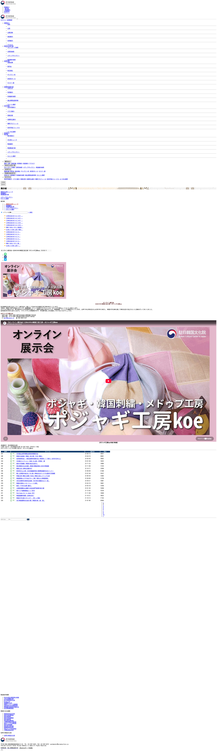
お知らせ (10, 88)
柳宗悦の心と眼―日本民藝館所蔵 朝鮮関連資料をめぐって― (35, 471)
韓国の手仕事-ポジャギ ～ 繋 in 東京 (28, 498)
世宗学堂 (8, 177)
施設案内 (10, 36)
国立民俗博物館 (9, 720)
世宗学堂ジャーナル (13, 127)
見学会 (9, 66)
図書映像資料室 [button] (9, 87)
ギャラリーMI (11, 74)
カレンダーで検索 (12, 47)
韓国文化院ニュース (7, 192)
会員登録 (6, 11)
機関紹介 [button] (6, 23)
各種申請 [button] (6, 61)
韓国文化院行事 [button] (9, 46)
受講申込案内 (11, 119)
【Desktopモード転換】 (26, 748)
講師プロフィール (12, 123)
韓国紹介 (6, 7)
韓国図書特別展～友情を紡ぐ (25, 495)
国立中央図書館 (9, 718)
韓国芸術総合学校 (9, 713)
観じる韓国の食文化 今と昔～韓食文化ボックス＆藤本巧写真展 (35, 473)
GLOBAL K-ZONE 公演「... (13, 245)
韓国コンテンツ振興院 (11, 704)
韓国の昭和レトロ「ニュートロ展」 (27, 483)
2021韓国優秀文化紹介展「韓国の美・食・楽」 (30, 500)
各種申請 (8, 169)
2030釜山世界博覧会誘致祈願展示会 (27, 453)
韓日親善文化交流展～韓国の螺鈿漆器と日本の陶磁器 (32, 466)
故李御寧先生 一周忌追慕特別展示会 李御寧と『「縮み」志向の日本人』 (38, 458)
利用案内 (10, 40)
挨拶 (8, 24)
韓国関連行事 (11, 148)
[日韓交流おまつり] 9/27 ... (14, 216)
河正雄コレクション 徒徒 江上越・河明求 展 (30, 461)
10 (103, 514)
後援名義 (10, 62)
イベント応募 (7, 212)
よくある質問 (11, 131)
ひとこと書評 (11, 104)
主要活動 (10, 32)
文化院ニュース (12, 140)
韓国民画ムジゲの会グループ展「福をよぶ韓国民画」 (32, 478)
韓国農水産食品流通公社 (11, 707)
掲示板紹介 (10, 135)
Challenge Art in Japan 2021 (25, 493)
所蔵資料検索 (11, 96)
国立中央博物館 (9, 715)
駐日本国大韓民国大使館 (11, 697)
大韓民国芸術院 (9, 730)
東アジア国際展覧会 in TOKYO (25, 490)
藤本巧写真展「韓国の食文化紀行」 (27, 463)
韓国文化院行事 (10, 165)
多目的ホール (11, 78)
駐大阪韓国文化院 (9, 700)
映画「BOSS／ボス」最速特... (14, 227)
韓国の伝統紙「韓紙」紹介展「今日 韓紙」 (29, 456)
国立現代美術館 (9, 726)
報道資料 (7, 10)
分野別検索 (10, 51)
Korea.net (7, 701)
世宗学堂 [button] (6, 106)
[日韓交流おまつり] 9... (13, 232)
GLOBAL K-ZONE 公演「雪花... (14, 229)
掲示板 (6, 8)
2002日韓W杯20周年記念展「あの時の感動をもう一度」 (33, 480)
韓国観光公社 (8, 703)
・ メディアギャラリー (11, 208)
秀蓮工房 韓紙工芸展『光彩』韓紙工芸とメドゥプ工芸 (33, 476)
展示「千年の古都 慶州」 (24, 485)
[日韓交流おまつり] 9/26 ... (14, 222)
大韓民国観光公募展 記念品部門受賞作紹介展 (30, 488)
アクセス (10, 44)
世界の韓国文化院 (9, 735)
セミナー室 (10, 82)
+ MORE (30, 212)
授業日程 (10, 115)
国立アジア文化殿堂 (10, 728)
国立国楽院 (7, 719)
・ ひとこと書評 (9, 209)
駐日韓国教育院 (9, 708)
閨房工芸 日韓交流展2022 (24, 468)
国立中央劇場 (8, 724)
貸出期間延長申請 (12, 100)
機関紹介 (8, 161)
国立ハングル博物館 (10, 723)
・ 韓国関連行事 (9, 206)
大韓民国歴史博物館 (10, 722)
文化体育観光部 (9, 699)
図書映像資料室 (10, 173)
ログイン (6, 12)
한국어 (15, 20)
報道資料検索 (11, 59)
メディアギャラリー (13, 55)
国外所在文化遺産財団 (11, 705)
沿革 (8, 28)
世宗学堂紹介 (11, 107)
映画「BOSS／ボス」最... (13, 243)
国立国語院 (7, 716)
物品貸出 (10, 70)
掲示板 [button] (6, 134)
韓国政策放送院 (9, 727)
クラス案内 (10, 111)
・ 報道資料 (8, 205)
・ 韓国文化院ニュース (11, 204)
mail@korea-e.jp (9, 318)
